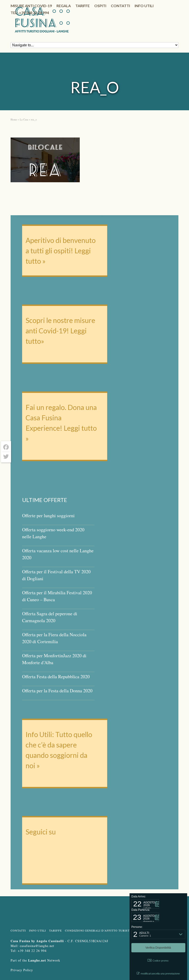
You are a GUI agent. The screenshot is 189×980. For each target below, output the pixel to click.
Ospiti (100, 5)
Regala (63, 5)
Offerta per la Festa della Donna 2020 (57, 690)
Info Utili (37, 930)
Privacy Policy (22, 970)
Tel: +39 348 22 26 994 (30, 12)
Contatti (120, 5)
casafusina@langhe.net (37, 946)
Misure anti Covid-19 (31, 5)
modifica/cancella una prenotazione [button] (160, 973)
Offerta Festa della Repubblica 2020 (56, 676)
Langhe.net (37, 960)
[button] (145, 903)
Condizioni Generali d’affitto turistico (100, 930)
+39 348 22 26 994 (32, 950)
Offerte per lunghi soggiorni (48, 515)
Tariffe (82, 5)
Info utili (144, 5)
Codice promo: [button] (161, 960)
